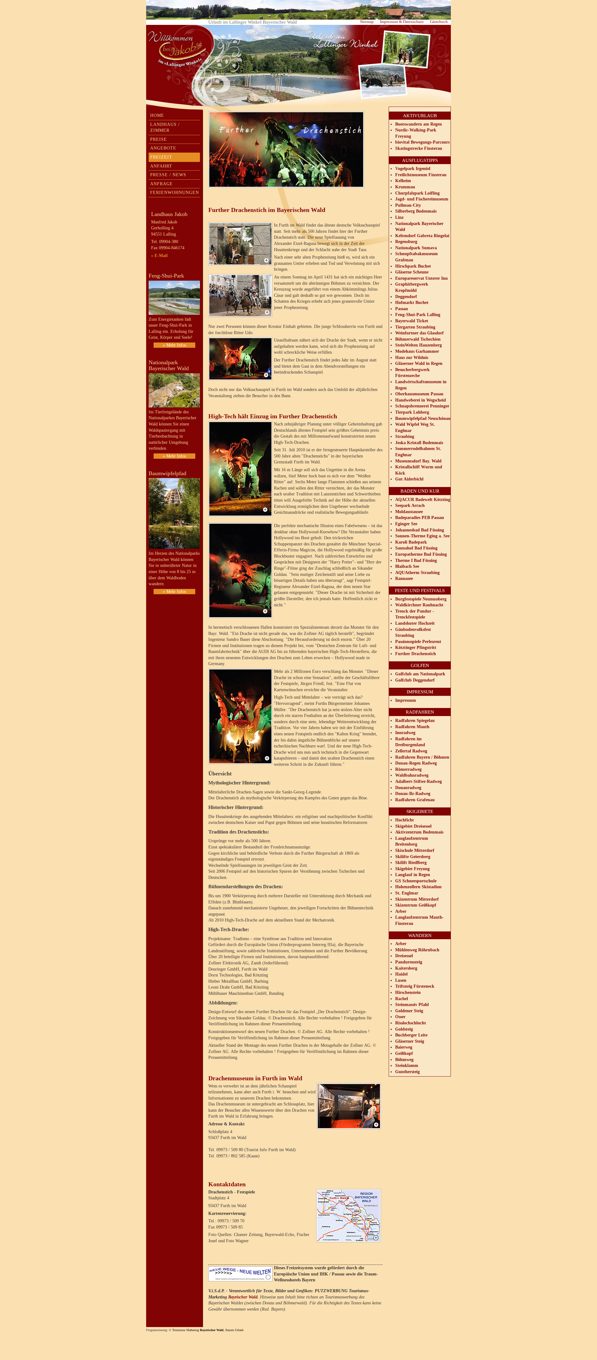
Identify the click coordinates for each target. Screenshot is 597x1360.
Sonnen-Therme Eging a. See (422, 536)
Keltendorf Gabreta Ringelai (422, 235)
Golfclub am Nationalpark (420, 674)
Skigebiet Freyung (412, 868)
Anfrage (161, 183)
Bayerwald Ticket (411, 321)
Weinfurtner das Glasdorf (419, 333)
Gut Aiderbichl (409, 479)
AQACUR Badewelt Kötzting (422, 499)
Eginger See (406, 523)
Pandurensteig (408, 962)
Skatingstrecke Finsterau (418, 148)
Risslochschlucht (410, 1023)
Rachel (401, 998)
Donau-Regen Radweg (416, 763)
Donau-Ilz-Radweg (412, 793)
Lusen (400, 980)
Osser (400, 1016)
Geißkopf (404, 1053)
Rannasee (404, 578)
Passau (401, 308)
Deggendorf (406, 296)
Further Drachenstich (415, 653)
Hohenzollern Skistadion (418, 886)
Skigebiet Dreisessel (413, 826)
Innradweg (405, 732)
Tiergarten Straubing (415, 327)
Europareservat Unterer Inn (421, 278)
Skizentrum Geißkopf (415, 905)
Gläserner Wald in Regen (418, 363)
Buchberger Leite (411, 1035)
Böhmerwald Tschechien (418, 339)
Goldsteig (404, 1029)
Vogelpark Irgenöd (412, 168)
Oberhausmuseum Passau (419, 394)
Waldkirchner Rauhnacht (419, 605)
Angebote (163, 148)
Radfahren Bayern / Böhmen (422, 757)
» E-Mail (159, 255)
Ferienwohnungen (174, 192)
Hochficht (404, 820)
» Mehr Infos (174, 345)
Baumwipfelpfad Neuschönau (423, 418)
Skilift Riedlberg (411, 862)
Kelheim (403, 180)
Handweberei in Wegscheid (420, 400)
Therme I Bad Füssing (416, 560)
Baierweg (403, 1047)
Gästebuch (439, 21)
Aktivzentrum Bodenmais (419, 832)
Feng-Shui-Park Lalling (417, 314)
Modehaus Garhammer (417, 351)
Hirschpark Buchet (413, 266)
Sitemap (367, 21)
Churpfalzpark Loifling (417, 193)
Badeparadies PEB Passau (419, 517)
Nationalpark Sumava (416, 248)
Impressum (405, 700)
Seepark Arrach (410, 505)
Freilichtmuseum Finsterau (421, 174)
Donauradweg (408, 787)
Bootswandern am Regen (418, 124)
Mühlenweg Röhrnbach (417, 950)
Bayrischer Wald (242, 1297)
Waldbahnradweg (411, 775)
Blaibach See (407, 566)
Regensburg (406, 241)
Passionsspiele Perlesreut (418, 641)
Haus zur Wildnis (411, 357)
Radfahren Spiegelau (415, 720)
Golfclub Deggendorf (415, 680)
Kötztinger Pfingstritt (415, 647)
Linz (399, 217)
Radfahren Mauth (412, 726)
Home (157, 115)
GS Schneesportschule (416, 881)
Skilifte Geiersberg (412, 856)
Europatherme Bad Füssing (421, 554)
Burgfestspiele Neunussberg (421, 599)
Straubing (404, 436)
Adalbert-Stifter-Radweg (418, 781)
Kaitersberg (406, 968)
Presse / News (168, 174)
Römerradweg (408, 769)
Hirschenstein (408, 992)
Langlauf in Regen (412, 874)
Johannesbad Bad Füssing (419, 530)
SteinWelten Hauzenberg (418, 345)
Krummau (405, 187)
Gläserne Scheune (411, 272)
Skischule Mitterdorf (414, 850)
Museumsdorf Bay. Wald (418, 461)
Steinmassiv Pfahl (412, 1004)
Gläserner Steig (409, 1041)
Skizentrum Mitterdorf (417, 899)
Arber (400, 911)
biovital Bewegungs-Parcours (422, 142)
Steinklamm (406, 1065)
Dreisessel (404, 955)
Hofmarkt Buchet (411, 302)
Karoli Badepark (411, 542)
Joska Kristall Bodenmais (419, 442)
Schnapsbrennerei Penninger (422, 406)
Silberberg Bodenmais (416, 211)
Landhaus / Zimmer (165, 127)
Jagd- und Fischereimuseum (421, 199)
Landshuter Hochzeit (415, 623)
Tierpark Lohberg (412, 412)
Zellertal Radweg (411, 751)
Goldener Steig (409, 1011)
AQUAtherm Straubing (417, 572)
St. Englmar (406, 893)
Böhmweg (404, 1059)
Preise (158, 139)
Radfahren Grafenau (415, 799)
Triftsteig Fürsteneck (414, 986)
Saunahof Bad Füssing (416, 548)
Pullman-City (408, 205)
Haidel (401, 974)
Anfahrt (161, 166)
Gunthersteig (407, 1071)
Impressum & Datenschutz (402, 21)
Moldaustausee (409, 511)
